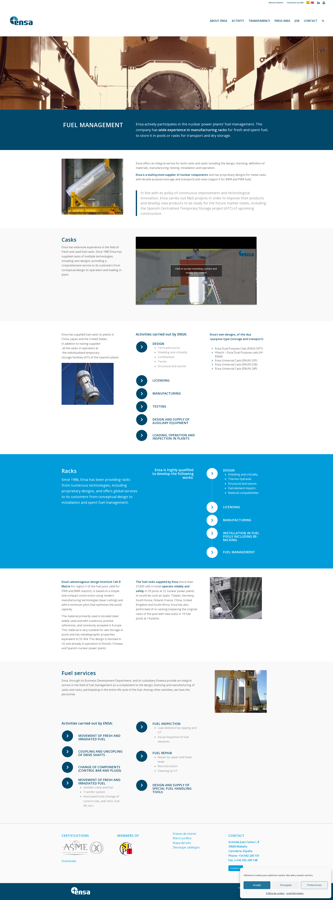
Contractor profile (295, 2)
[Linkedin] (318, 2)
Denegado (286, 885)
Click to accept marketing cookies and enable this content (196, 270)
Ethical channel (276, 2)
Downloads (69, 861)
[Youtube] (323, 2)
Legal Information (295, 893)
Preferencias (314, 885)
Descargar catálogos (186, 847)
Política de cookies (275, 893)
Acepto (257, 885)
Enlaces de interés (184, 834)
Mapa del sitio (182, 843)
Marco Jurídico (182, 838)
